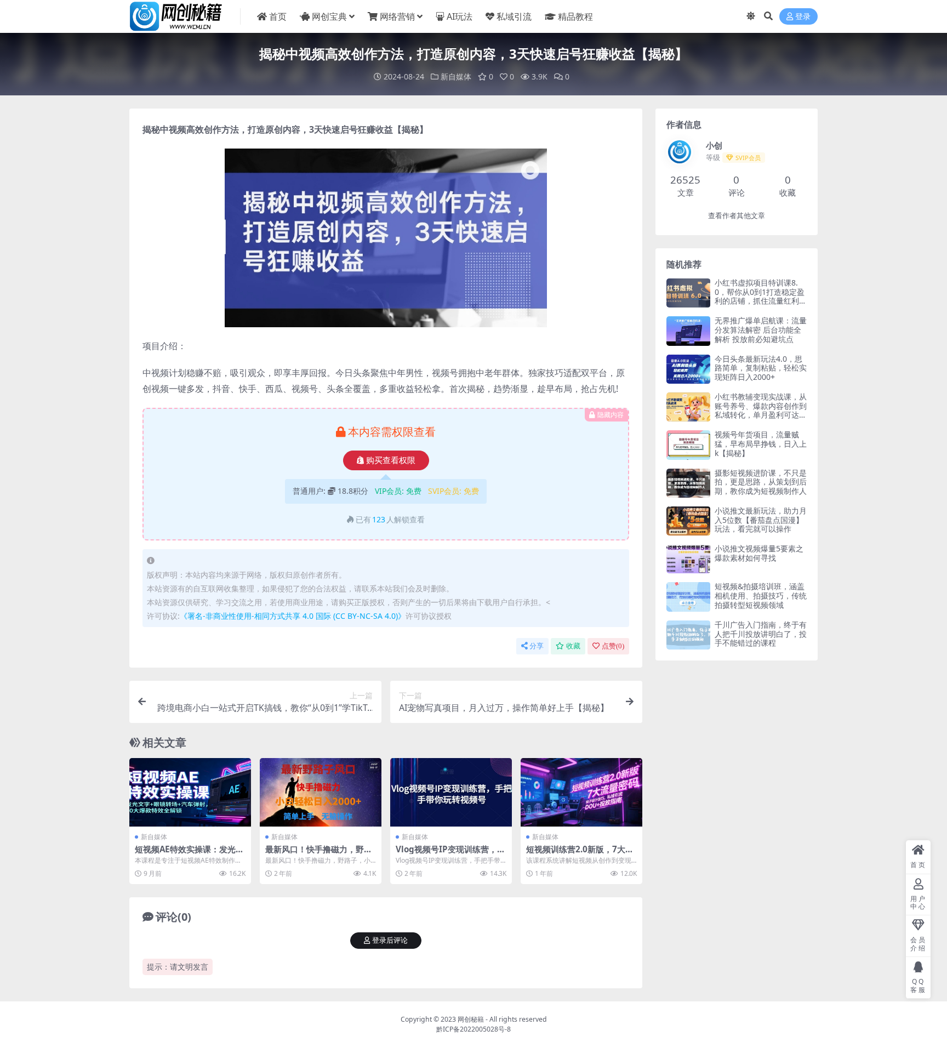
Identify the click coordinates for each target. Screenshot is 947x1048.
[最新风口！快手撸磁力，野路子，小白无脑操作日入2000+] (320, 792)
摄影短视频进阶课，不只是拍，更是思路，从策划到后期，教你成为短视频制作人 (761, 482)
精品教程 (575, 16)
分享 (536, 646)
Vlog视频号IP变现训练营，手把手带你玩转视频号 (450, 854)
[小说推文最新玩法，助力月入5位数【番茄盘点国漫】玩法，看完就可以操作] (688, 521)
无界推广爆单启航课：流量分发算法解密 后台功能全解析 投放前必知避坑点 (761, 329)
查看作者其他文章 (736, 216)
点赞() (613, 646)
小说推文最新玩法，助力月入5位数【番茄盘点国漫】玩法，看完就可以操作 (761, 519)
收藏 (573, 646)
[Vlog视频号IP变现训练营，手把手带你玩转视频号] (451, 792)
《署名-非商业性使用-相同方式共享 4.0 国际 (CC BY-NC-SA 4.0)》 (293, 616)
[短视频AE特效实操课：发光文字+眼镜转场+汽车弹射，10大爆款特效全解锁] (190, 792)
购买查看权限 (390, 460)
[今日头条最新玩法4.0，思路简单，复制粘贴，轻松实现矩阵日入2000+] (688, 369)
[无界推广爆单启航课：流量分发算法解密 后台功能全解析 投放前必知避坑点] (688, 330)
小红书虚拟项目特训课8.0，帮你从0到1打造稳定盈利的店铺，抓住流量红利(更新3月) (760, 296)
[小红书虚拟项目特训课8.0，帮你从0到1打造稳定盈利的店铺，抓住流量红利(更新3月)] (688, 292)
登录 (803, 17)
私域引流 (514, 16)
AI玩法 (459, 16)
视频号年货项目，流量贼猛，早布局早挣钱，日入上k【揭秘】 (761, 443)
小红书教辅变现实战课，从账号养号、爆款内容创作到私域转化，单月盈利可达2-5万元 (761, 410)
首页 (278, 16)
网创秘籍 (471, 1019)
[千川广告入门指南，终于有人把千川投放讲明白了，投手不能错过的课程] (688, 635)
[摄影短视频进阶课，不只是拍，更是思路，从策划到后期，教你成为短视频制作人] (688, 483)
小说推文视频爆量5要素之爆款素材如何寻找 (759, 553)
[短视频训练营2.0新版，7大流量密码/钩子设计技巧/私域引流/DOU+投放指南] (581, 792)
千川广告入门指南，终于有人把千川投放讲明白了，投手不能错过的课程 (761, 633)
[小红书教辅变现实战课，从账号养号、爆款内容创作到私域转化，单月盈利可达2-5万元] (688, 407)
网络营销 (397, 16)
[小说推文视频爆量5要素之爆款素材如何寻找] (688, 558)
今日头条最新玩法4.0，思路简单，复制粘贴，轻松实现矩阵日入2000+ (761, 368)
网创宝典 (329, 16)
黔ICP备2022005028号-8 (473, 1029)
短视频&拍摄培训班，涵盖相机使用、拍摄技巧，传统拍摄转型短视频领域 (761, 595)
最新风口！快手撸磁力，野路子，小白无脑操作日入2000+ (318, 854)
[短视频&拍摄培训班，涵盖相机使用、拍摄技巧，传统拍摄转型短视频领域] (688, 596)
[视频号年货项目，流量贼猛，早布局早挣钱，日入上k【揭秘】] (688, 444)
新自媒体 (456, 76)
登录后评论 (390, 940)
